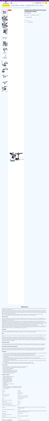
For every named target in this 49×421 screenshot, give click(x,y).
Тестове (41, 5)
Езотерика (22, 5)
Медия (37, 5)
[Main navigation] (11, 3)
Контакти (9, 0)
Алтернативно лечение (30, 5)
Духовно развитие (15, 5)
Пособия (6, 7)
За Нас (5, 0)
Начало (3, 7)
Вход (46, 0)
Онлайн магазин (6, 5)
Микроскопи (11, 7)
